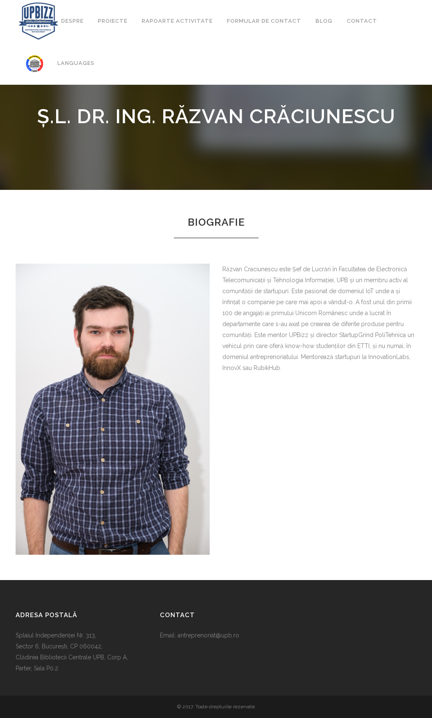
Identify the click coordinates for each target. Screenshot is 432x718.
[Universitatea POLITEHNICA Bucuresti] (34, 63)
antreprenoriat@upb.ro (208, 635)
